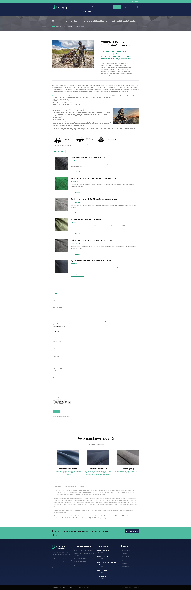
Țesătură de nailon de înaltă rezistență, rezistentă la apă (94, 178)
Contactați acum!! (132, 531)
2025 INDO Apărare (102, 556)
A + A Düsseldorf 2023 (103, 576)
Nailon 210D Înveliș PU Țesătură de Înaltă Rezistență (92, 240)
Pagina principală (87, 7)
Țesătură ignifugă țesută (60, 518)
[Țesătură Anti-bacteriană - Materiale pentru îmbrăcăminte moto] (106, 139)
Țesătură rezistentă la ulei (73, 518)
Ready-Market (135, 587)
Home (57, 26)
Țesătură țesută (86, 515)
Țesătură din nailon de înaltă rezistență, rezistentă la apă (94, 199)
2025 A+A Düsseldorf (103, 550)
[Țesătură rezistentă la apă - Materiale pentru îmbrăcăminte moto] (84, 139)
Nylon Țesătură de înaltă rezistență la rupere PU (91, 261)
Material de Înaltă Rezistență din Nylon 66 (88, 219)
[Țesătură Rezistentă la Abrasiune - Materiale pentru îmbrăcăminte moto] (62, 140)
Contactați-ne (86, 11)
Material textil (107, 7)
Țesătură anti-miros (130, 515)
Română (136, 1)
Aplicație (117, 7)
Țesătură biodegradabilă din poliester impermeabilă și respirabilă (107, 515)
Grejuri (80, 515)
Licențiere (125, 7)
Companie (98, 7)
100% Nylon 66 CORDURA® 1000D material (88, 158)
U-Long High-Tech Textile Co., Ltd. (70, 587)
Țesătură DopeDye (95, 518)
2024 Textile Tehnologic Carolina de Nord (107, 563)
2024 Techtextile (102, 570)
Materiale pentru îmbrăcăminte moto (75, 26)
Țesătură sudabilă (85, 518)
